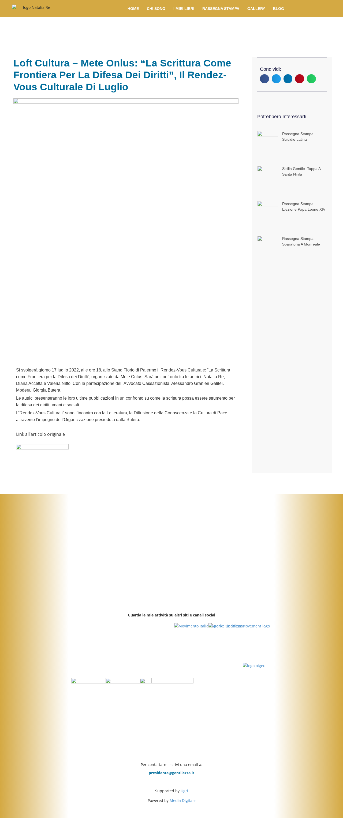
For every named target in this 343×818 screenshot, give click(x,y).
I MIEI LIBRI (183, 8)
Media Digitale (183, 800)
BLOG (278, 8)
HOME (133, 8)
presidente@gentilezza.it (171, 772)
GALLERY (256, 8)
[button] (264, 78)
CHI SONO (156, 8)
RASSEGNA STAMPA (220, 8)
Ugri (184, 790)
